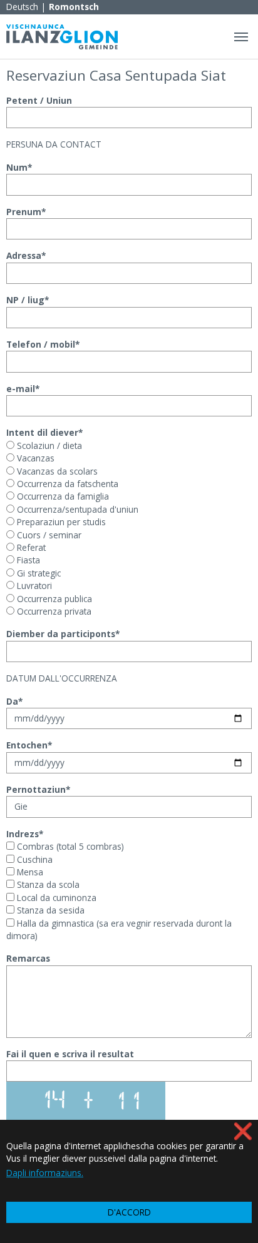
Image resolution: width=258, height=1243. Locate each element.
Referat (30, 547)
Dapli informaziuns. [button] (44, 1173)
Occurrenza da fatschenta (66, 484)
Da (14, 701)
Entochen (29, 745)
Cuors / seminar (47, 535)
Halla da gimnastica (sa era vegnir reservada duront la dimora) (119, 929)
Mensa (28, 872)
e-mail (22, 389)
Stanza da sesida (49, 910)
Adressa (26, 255)
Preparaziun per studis (60, 522)
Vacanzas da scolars (56, 471)
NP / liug (27, 300)
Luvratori (33, 585)
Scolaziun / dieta (48, 445)
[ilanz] (62, 36)
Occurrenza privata (52, 611)
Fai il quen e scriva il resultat (70, 1054)
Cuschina (33, 859)
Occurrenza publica (53, 599)
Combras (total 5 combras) (69, 846)
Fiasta (27, 560)
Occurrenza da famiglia (61, 496)
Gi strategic (37, 573)
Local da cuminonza (55, 897)
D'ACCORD (129, 1212)
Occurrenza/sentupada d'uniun (76, 509)
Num (19, 167)
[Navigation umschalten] (241, 37)
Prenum (26, 212)
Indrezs (24, 834)
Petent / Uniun (39, 100)
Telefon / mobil (43, 344)
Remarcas (28, 958)
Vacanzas (34, 458)
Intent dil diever (44, 432)
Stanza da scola (47, 884)
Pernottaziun (38, 789)
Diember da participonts (63, 634)
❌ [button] (243, 1131)
